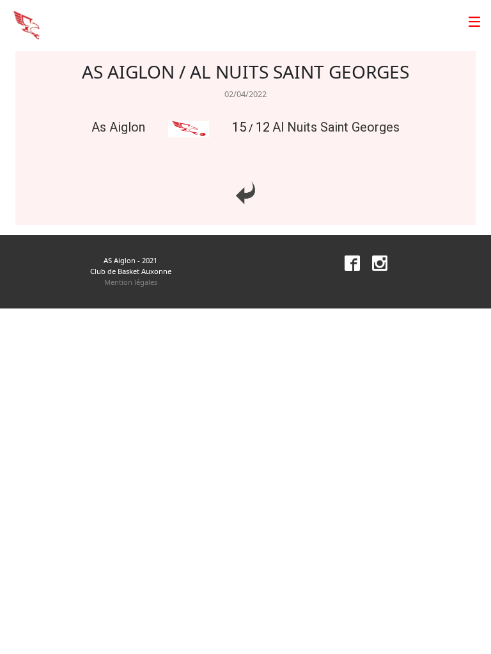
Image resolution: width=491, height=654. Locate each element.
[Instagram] (374, 262)
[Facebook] (347, 262)
